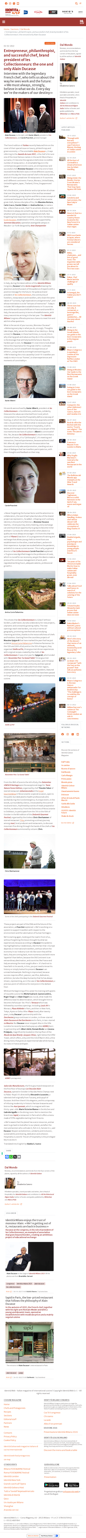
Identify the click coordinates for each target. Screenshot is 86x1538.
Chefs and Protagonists (14, 1408)
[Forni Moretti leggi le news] (38, 12)
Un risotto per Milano (13, 1502)
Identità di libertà (12, 1495)
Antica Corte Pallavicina (21, 643)
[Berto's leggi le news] (53, 12)
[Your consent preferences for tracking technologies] (2, 1153)
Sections (15, 29)
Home (6, 29)
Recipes (7, 1412)
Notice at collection (33, 1535)
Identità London (11, 1476)
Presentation (50, 1477)
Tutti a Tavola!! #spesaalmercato (19, 1491)
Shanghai (8, 1506)
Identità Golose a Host (14, 1487)
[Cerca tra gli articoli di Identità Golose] (77, 3)
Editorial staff (10, 1419)
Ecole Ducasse (10, 220)
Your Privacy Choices (47, 1535)
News (6, 1426)
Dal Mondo (25, 29)
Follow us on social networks (70, 726)
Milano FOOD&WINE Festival (17, 1469)
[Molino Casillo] (23, 12)
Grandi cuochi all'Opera (15, 1483)
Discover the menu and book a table (60, 1450)
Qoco (6, 1498)
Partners (8, 1423)
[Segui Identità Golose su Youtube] (17, 3)
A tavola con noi (11, 1510)
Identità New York (12, 1480)
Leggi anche (11, 1213)
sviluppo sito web (71, 1491)
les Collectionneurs (23, 295)
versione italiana (50, 43)
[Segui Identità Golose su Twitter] (14, 3)
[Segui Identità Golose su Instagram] (10, 3)
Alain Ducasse (39, 151)
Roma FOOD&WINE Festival (16, 1472)
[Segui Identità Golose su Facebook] (6, 3)
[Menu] (3, 22)
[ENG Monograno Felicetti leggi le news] (67, 12)
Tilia (22, 820)
